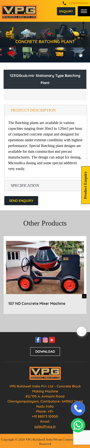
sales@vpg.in (45, 426)
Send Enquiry (21, 200)
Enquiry (66, 11)
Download (45, 351)
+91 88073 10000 (45, 416)
